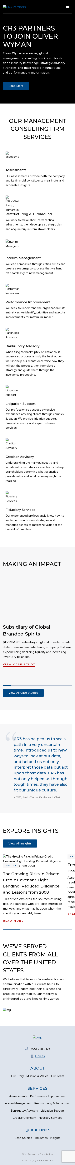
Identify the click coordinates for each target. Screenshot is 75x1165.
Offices (40, 1056)
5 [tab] (41, 685)
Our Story (17, 1076)
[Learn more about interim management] (36, 257)
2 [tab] (15, 685)
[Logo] (37, 1037)
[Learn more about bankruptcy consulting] (36, 352)
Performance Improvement (48, 1096)
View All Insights (20, 843)
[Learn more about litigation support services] (36, 407)
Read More (15, 86)
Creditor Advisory (24, 1118)
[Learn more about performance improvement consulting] (36, 302)
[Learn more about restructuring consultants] (36, 213)
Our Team (57, 1076)
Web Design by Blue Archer (37, 1154)
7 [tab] (59, 685)
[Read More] (34, 890)
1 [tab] (6, 685)
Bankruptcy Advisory (24, 1111)
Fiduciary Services (50, 1118)
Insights (55, 1138)
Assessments (18, 1096)
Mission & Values (37, 1076)
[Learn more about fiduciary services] (36, 511)
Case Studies (23, 1138)
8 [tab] (68, 685)
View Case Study (19, 664)
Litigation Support (52, 1111)
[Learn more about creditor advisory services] (36, 460)
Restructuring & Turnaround (52, 1103)
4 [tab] (33, 685)
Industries (41, 1138)
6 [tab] (50, 685)
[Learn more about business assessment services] (36, 169)
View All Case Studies (23, 692)
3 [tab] (24, 685)
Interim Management (18, 1103)
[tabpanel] (37, 52)
